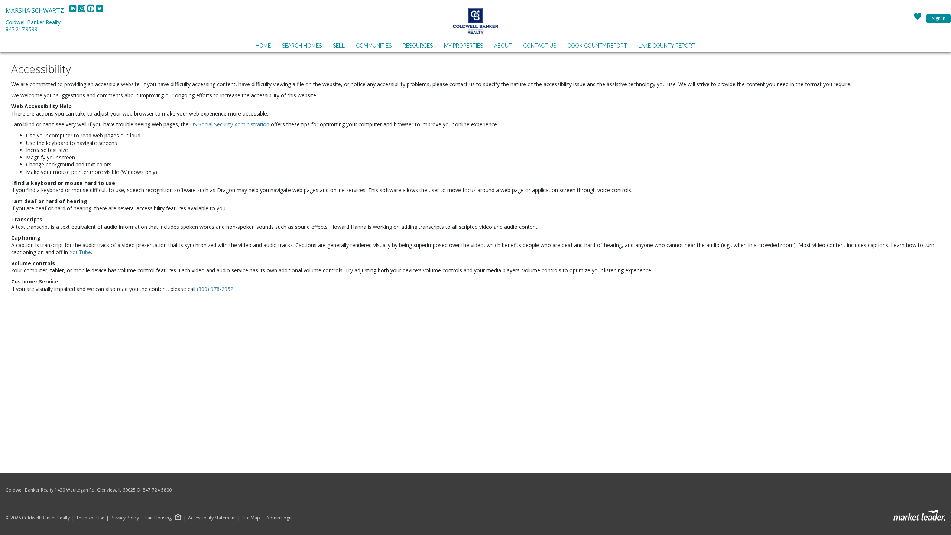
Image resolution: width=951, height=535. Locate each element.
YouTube (80, 252)
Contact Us (539, 46)
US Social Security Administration (230, 124)
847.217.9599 (22, 29)
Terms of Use (90, 518)
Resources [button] (418, 46)
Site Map (251, 518)
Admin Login (279, 518)
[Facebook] (91, 10)
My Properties (463, 46)
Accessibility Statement (212, 518)
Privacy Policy (125, 518)
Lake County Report (666, 46)
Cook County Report (597, 46)
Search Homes (302, 46)
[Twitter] (99, 10)
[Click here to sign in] (917, 18)
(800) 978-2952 (215, 288)
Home (263, 46)
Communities (374, 46)
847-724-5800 (157, 490)
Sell (339, 46)
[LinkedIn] (73, 10)
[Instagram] (82, 10)
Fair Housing (158, 518)
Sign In (938, 18)
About (503, 46)
